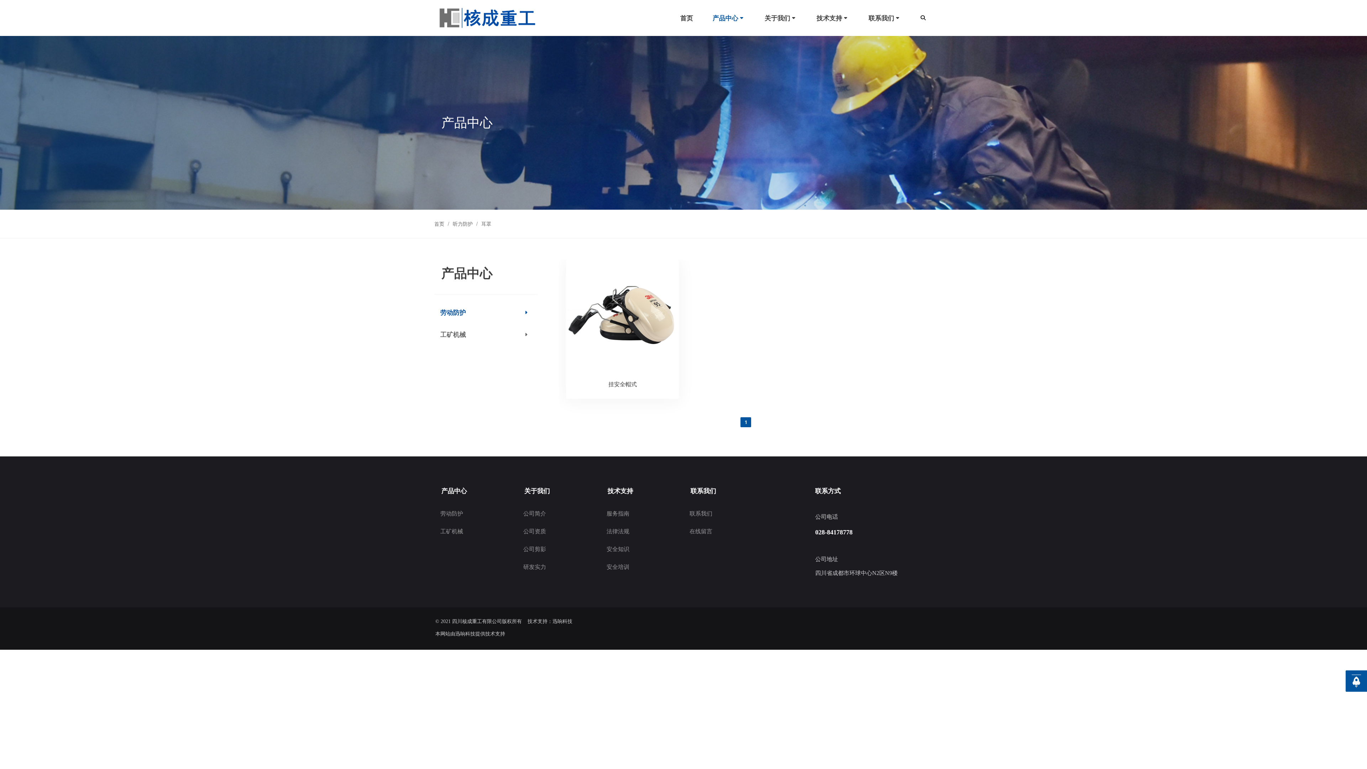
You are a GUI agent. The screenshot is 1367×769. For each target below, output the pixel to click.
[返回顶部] (1356, 681)
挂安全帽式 (622, 384)
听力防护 (463, 223)
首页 (439, 223)
